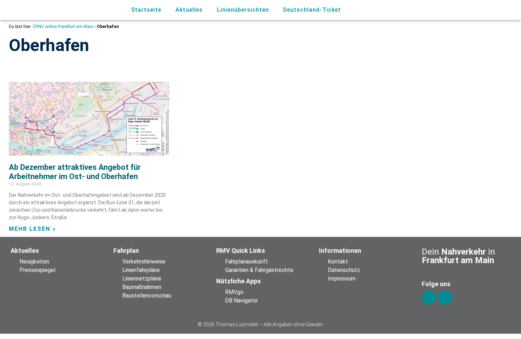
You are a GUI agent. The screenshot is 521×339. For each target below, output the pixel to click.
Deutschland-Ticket (312, 9)
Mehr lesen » (32, 229)
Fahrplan (126, 250)
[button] (472, 10)
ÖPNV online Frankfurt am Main (63, 26)
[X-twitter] (445, 298)
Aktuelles (189, 9)
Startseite (146, 9)
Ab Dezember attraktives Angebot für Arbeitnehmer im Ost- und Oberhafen (75, 172)
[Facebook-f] (429, 298)
